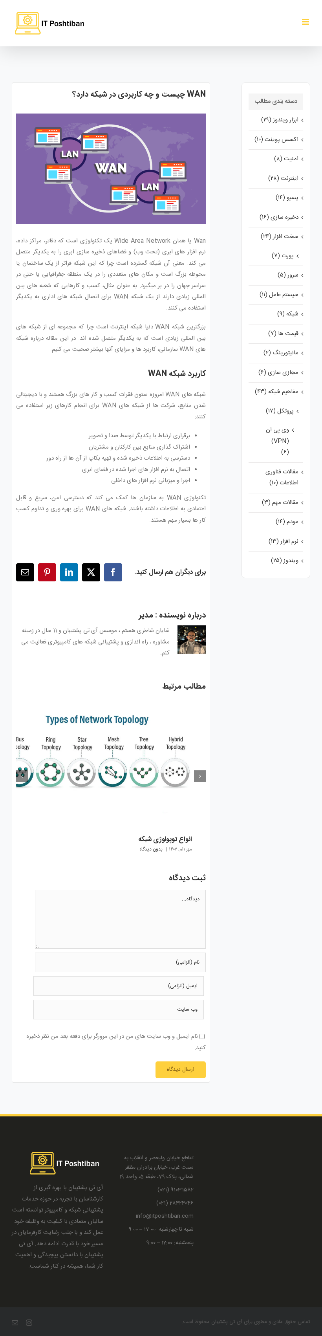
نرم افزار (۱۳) (283, 541)
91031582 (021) (175, 1190)
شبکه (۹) (287, 314)
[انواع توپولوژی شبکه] (97, 704)
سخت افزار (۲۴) (279, 237)
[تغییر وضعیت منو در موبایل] (306, 22)
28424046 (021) (175, 1203)
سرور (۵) (288, 275)
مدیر (146, 615)
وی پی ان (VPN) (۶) (277, 441)
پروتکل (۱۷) (280, 411)
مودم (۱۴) (287, 522)
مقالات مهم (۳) (280, 503)
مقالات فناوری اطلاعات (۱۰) (281, 477)
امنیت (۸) (286, 159)
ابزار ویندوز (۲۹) (279, 120)
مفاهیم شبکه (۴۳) (276, 392)
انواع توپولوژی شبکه (165, 839)
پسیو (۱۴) (287, 198)
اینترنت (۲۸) (283, 178)
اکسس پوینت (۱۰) (276, 140)
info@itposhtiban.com (165, 1216)
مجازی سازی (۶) (278, 373)
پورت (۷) (283, 256)
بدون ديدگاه (151, 849)
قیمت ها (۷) (283, 334)
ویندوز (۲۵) (284, 561)
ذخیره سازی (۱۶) (279, 217)
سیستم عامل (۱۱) (279, 295)
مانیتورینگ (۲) (280, 353)
